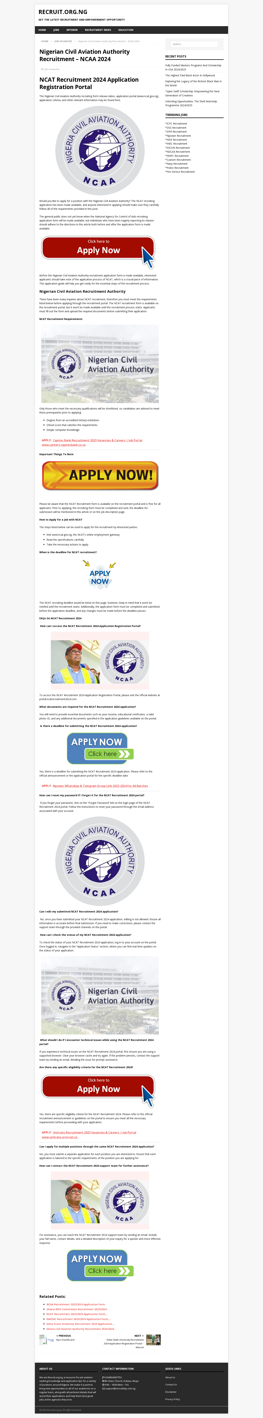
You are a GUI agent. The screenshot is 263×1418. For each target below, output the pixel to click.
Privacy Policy (172, 1399)
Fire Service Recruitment (181, 171)
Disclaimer (171, 1391)
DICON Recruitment (178, 147)
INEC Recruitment (177, 143)
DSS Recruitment (176, 127)
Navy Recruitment (177, 163)
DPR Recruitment (177, 131)
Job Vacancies (52, 69)
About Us (170, 1377)
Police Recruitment (178, 167)
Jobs (56, 30)
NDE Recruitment (177, 139)
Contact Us (171, 1384)
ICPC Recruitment (177, 123)
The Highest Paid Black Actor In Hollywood (190, 75)
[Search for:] (194, 44)
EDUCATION (125, 30)
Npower (72, 30)
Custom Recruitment (179, 159)
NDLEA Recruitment (178, 151)
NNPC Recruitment (178, 155)
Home (42, 30)
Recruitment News (98, 30)
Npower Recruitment (179, 135)
